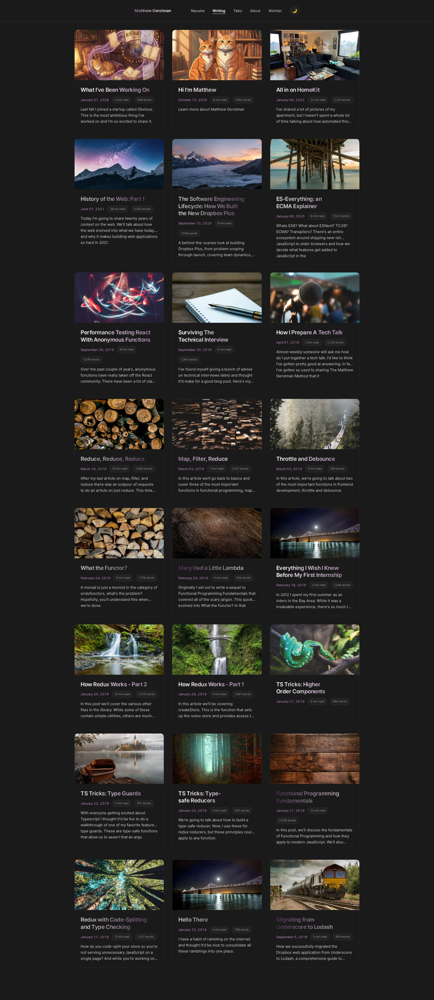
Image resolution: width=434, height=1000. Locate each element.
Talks (237, 11)
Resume (197, 11)
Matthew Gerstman (153, 10)
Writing (218, 11)
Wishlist (275, 11)
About (255, 11)
